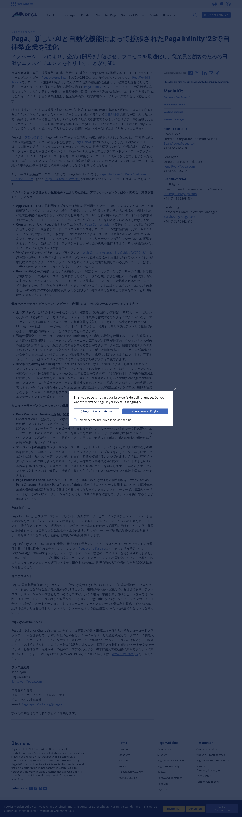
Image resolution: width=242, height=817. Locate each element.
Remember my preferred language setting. (105, 420)
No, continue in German (98, 411)
